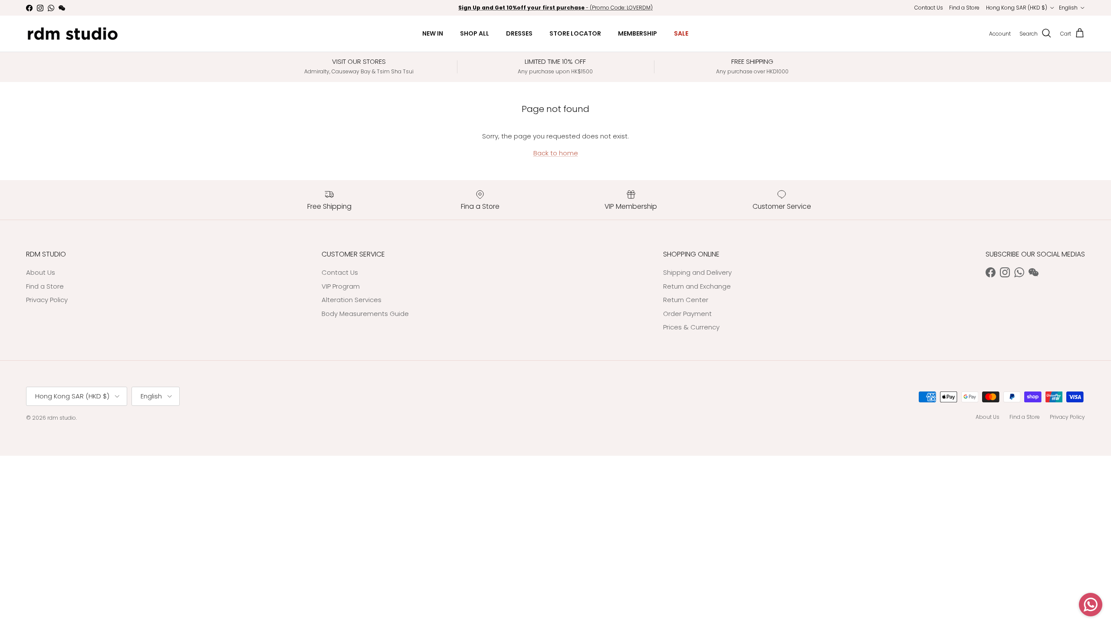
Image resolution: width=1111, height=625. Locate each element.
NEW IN (432, 33)
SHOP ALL (474, 33)
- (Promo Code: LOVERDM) (555, 7)
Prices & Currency (691, 327)
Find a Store (964, 7)
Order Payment (687, 313)
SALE (681, 33)
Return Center (685, 299)
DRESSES (519, 33)
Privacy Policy (47, 299)
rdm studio (61, 417)
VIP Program (341, 286)
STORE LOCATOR (575, 33)
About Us (40, 272)
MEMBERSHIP (637, 33)
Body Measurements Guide (365, 313)
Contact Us (928, 7)
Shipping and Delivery (697, 272)
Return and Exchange (697, 286)
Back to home (555, 153)
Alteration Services (351, 299)
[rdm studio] (72, 33)
